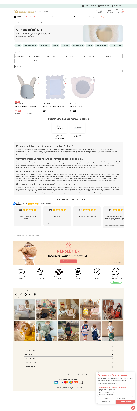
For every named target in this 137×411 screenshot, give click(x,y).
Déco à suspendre (30, 45)
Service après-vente (68, 374)
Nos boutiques (91, 17)
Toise (18, 45)
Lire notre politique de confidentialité (107, 383)
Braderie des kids (30, 17)
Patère (90, 45)
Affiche (55, 45)
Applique (65, 45)
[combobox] (116, 71)
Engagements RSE (118, 5)
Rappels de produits (81, 374)
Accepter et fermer (125, 401)
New (53, 17)
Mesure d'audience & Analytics (107, 392)
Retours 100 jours (104, 5)
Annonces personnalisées (106, 394)
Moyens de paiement (46, 374)
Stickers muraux (116, 45)
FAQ (75, 374)
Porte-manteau (101, 45)
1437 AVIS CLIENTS (46, 203)
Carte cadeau (29, 374)
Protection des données (92, 374)
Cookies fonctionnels (104, 390)
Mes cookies (76, 375)
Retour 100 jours (37, 374)
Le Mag (101, 17)
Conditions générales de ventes (65, 375)
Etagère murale (78, 45)
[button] (133, 408)
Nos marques (78, 17)
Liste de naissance (64, 17)
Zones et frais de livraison (57, 374)
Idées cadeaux (44, 17)
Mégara (73, 388)
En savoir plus (105, 401)
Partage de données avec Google (107, 389)
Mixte (17, 67)
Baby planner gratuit (90, 5)
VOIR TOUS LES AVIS (117, 236)
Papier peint (44, 45)
